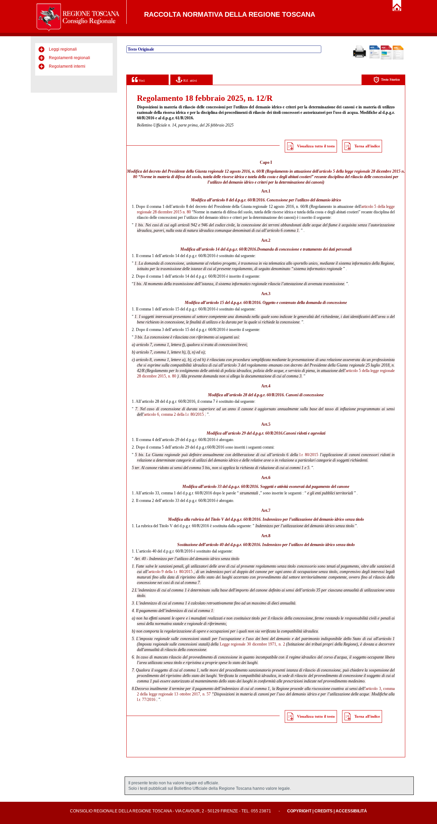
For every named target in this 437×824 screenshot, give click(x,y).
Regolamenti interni (67, 66)
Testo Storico (390, 79)
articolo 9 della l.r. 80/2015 (171, 571)
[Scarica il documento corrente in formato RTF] (374, 57)
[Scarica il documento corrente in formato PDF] (386, 58)
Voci (141, 80)
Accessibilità (351, 811)
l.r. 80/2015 (308, 454)
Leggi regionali (63, 49)
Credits (323, 811)
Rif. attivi (189, 80)
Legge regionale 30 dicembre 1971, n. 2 (252, 644)
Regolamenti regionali (69, 57)
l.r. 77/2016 (146, 699)
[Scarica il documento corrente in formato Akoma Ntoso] (398, 58)
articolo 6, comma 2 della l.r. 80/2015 (174, 414)
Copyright (299, 811)
